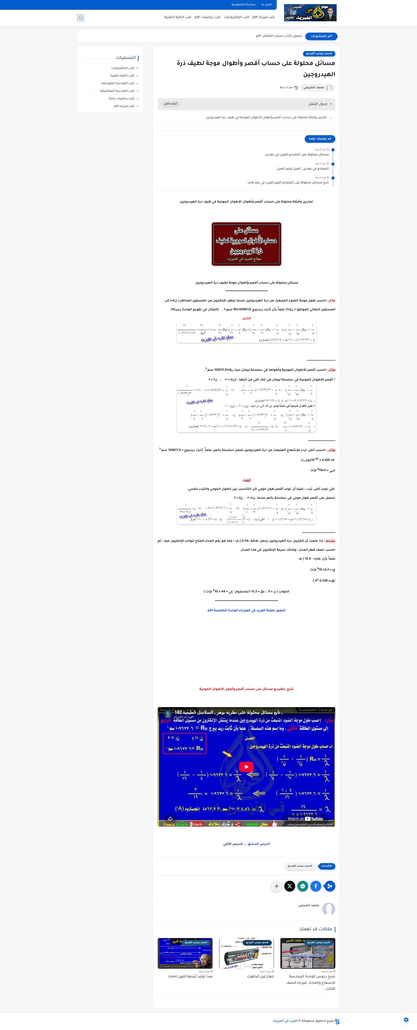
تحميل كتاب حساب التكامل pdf (279, 36)
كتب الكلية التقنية (177, 17)
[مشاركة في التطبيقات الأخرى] (276, 886)
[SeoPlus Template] (337, 1021)
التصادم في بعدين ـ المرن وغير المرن (302, 169)
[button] (315, 886)
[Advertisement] (246, 658)
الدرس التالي (233, 844)
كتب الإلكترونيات (236, 17)
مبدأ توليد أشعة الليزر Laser (190, 977)
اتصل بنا (266, 4)
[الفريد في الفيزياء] (310, 12)
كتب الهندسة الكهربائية (118, 83)
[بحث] (80, 17)
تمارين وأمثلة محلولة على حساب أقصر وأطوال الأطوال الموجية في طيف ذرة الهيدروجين (266, 117)
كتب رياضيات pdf (208, 17)
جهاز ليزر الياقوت (260, 977)
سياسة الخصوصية (244, 4)
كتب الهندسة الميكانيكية (117, 91)
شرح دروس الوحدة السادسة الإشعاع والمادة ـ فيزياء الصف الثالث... (310, 983)
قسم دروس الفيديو (319, 53)
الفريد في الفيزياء (285, 1021)
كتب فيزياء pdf (263, 17)
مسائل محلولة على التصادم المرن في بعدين (297, 155)
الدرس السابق (259, 844)
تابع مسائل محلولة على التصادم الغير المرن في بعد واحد (288, 183)
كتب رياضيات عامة (122, 98)
